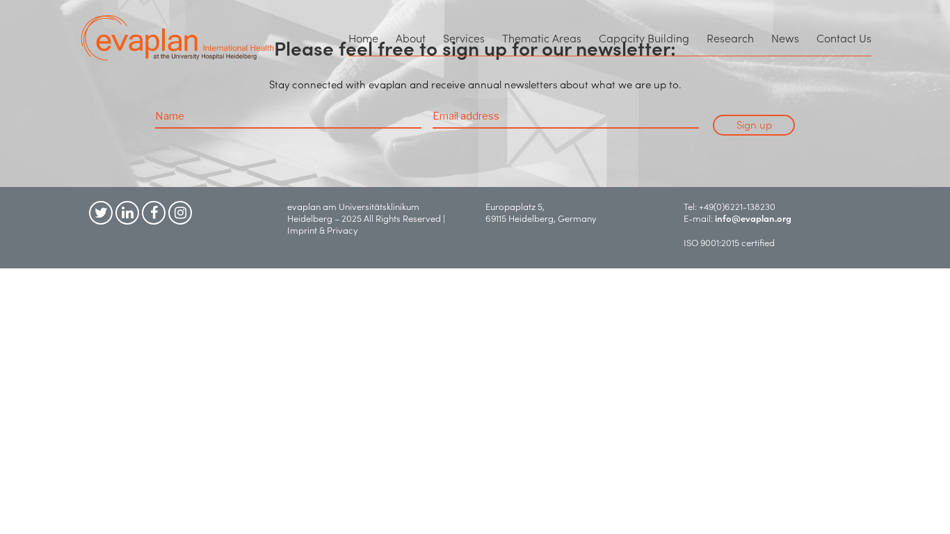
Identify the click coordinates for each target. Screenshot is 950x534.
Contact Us (843, 37)
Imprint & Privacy (325, 229)
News (785, 37)
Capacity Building (644, 37)
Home (363, 37)
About (411, 37)
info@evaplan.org (753, 218)
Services (464, 37)
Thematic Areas (541, 37)
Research (730, 37)
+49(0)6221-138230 (737, 206)
